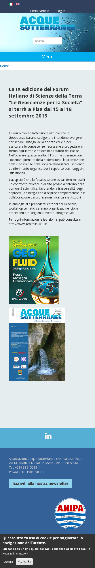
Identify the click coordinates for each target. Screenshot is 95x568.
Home (4, 66)
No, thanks (24, 561)
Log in (60, 11)
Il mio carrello (39, 11)
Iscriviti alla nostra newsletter (40, 483)
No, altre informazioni (15, 553)
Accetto (8, 561)
